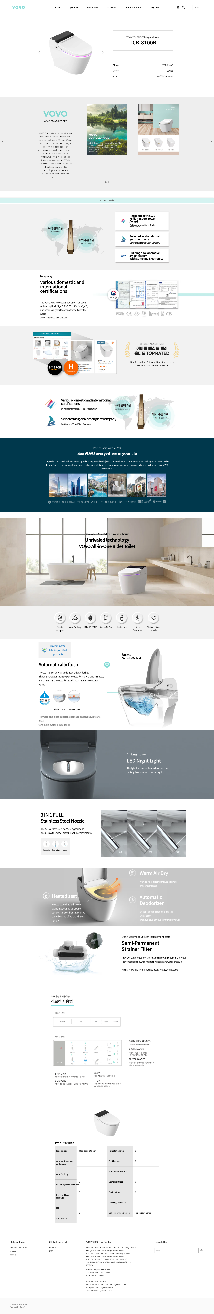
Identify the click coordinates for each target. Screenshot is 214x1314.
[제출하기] (201, 1250)
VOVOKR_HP (22, 1304)
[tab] (107, 200)
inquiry (13, 1251)
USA (51, 1251)
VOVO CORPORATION (20, 1247)
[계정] (178, 7)
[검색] (183, 7)
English (196, 7)
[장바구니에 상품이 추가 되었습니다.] (189, 7)
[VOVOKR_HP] (18, 7)
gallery (13, 1254)
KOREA (52, 1247)
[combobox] (198, 7)
